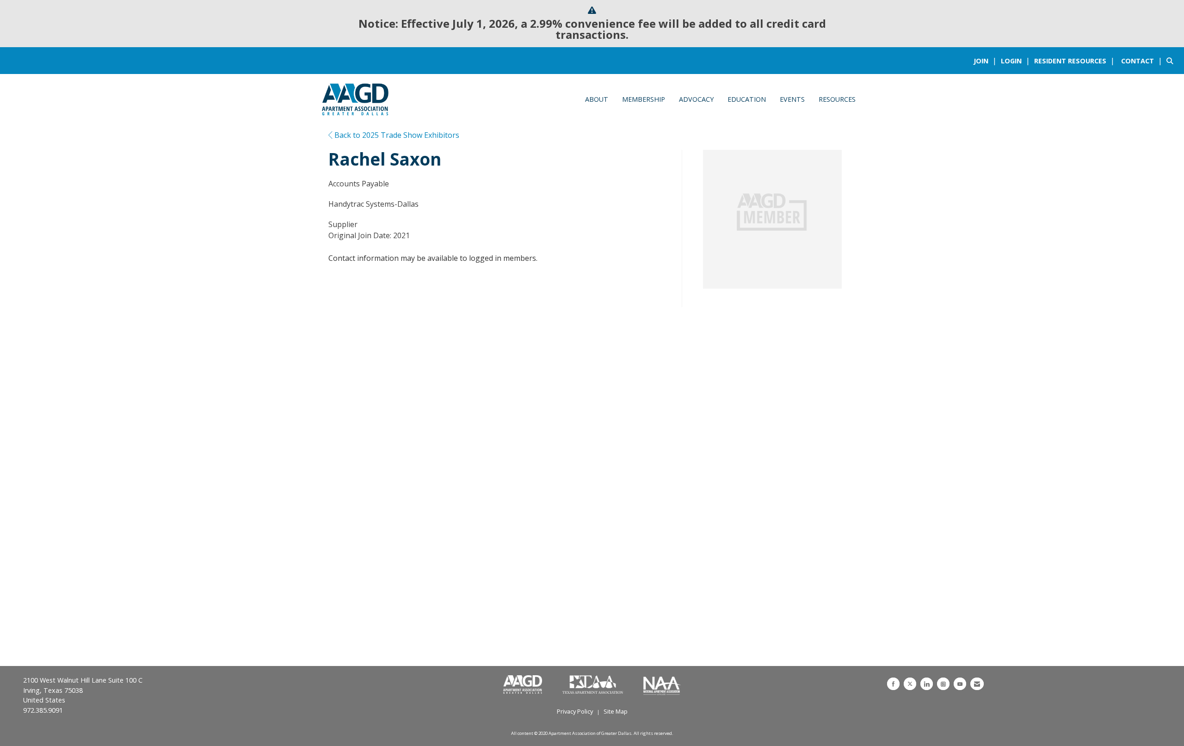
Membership (643, 99)
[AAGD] (523, 685)
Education (747, 99)
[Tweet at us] (910, 684)
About (596, 99)
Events (792, 99)
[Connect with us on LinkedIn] (926, 684)
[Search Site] (1171, 60)
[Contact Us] (977, 684)
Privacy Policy (575, 711)
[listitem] (986, 60)
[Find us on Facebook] (893, 684)
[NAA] (662, 685)
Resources (837, 99)
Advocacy (696, 99)
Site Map (616, 711)
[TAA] (593, 685)
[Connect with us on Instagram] (943, 684)
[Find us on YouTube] (960, 684)
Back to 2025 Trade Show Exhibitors (396, 135)
